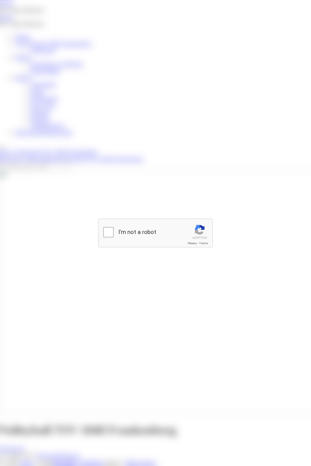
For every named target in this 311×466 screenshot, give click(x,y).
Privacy (192, 243)
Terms (203, 243)
